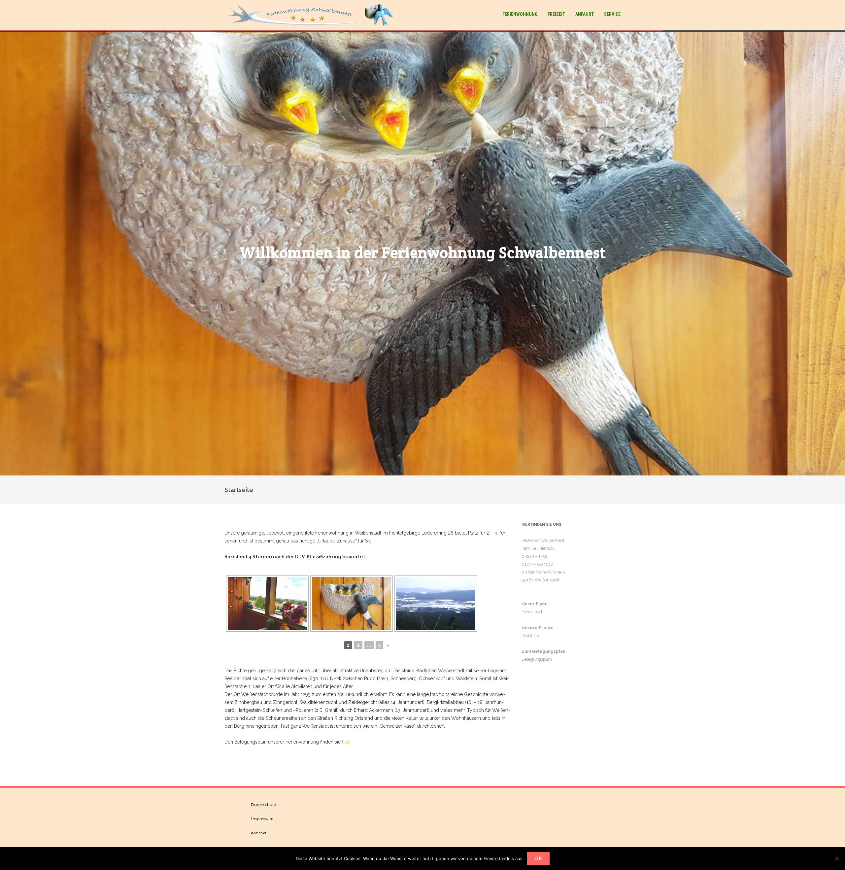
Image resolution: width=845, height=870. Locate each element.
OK (538, 858)
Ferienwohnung (520, 14)
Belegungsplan (537, 659)
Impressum (262, 818)
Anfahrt (584, 14)
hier (346, 742)
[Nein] (836, 858)
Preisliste (530, 635)
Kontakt (259, 832)
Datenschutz (263, 804)
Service (612, 14)
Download (532, 611)
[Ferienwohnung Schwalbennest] (312, 15)
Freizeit (556, 14)
